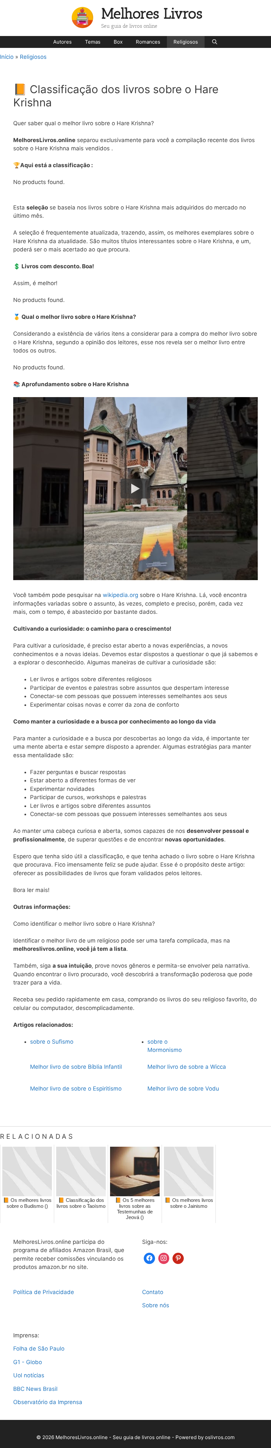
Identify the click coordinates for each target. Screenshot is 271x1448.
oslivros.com (220, 1437)
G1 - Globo (27, 1362)
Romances (148, 42)
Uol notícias (28, 1375)
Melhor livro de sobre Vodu (183, 1088)
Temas (92, 42)
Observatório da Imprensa (47, 1402)
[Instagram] (164, 1257)
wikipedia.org (120, 595)
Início (7, 57)
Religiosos (186, 42)
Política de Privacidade (43, 1292)
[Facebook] (149, 1257)
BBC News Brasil (35, 1389)
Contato (152, 1292)
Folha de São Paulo (38, 1348)
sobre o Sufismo (51, 1041)
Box (118, 42)
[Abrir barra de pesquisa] (214, 42)
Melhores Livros (152, 13)
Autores (62, 42)
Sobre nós (155, 1305)
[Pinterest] (178, 1257)
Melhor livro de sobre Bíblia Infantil (76, 1066)
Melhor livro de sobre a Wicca (186, 1066)
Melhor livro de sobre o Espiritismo (76, 1088)
